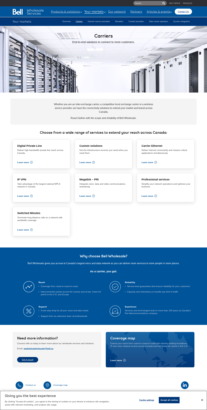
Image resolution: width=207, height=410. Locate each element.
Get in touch (27, 360)
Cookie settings (146, 400)
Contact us (30, 385)
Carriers (79, 21)
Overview (66, 21)
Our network (117, 11)
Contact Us (183, 11)
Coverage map (60, 385)
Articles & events (158, 11)
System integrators (181, 21)
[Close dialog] (202, 400)
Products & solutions (65, 11)
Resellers (119, 21)
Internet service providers (99, 21)
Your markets (94, 11)
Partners (136, 11)
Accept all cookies (169, 400)
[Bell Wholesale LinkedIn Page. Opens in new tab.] (185, 385)
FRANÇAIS (187, 3)
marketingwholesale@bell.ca (38, 348)
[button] (159, 3)
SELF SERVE (174, 3)
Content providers (136, 21)
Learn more (23, 162)
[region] (103, 400)
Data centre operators (158, 21)
